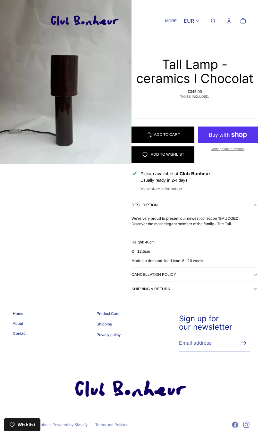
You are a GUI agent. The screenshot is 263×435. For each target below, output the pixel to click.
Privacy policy (109, 334)
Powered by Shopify (70, 425)
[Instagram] (246, 425)
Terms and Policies (111, 425)
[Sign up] (243, 343)
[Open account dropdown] (229, 21)
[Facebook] (235, 425)
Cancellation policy (154, 274)
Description (145, 205)
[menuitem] (171, 21)
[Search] (213, 21)
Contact (19, 333)
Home (18, 313)
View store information (161, 188)
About (18, 323)
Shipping (104, 324)
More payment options (227, 149)
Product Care (108, 313)
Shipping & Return (151, 289)
